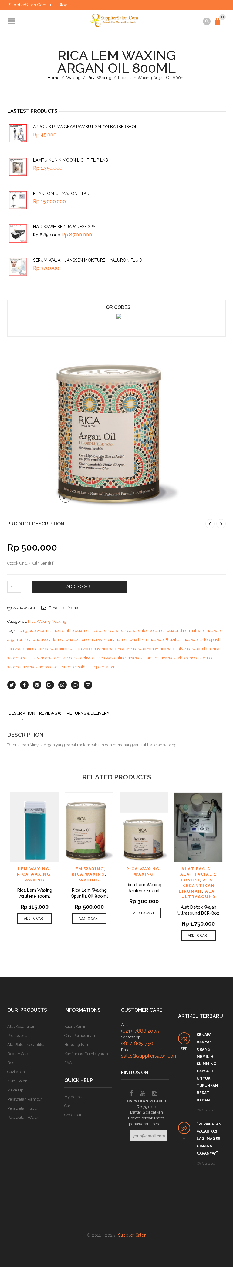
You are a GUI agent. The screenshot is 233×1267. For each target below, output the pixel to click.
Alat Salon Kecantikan (27, 1044)
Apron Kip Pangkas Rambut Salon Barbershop (85, 126)
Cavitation (16, 1072)
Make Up (15, 1090)
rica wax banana (105, 639)
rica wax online (112, 657)
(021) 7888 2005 (140, 1031)
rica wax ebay (87, 648)
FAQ (68, 1063)
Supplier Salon (132, 1235)
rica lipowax (95, 630)
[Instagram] (154, 1094)
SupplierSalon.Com (28, 4)
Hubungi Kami (77, 1044)
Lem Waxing (33, 868)
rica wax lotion (198, 648)
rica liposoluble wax (64, 630)
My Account (75, 1096)
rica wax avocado (40, 639)
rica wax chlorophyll (202, 639)
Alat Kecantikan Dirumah (197, 885)
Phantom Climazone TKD (61, 193)
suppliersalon (101, 667)
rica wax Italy (171, 648)
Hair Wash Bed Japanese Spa (64, 226)
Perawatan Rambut (24, 1099)
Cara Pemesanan (79, 1035)
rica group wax (30, 630)
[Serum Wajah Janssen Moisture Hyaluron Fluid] (18, 266)
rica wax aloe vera (141, 630)
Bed (11, 1063)
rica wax (115, 630)
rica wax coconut (58, 648)
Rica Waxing (99, 77)
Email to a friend (63, 607)
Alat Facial (197, 868)
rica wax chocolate (24, 648)
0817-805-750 (137, 1043)
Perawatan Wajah (23, 1117)
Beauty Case (18, 1053)
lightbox (65, 497)
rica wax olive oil (81, 657)
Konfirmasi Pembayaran (86, 1053)
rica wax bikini (135, 639)
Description (22, 713)
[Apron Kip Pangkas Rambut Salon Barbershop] (18, 133)
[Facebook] (131, 1094)
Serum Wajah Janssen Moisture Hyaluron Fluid (87, 260)
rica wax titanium (143, 657)
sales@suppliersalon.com (149, 1056)
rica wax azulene (73, 639)
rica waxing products (41, 667)
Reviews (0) (51, 713)
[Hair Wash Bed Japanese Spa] (18, 233)
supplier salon (75, 667)
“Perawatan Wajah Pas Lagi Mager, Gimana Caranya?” (209, 1138)
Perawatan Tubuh (23, 1108)
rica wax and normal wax (182, 630)
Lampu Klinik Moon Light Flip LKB (70, 160)
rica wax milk (53, 657)
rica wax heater (115, 648)
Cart (68, 1106)
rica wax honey (144, 648)
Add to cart (79, 586)
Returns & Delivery (88, 713)
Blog (63, 4)
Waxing (73, 77)
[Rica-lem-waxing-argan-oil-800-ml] (116, 426)
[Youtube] (142, 1094)
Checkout (72, 1115)
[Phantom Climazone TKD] (18, 200)
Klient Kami (74, 1026)
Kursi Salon (17, 1081)
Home (53, 77)
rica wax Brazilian (166, 639)
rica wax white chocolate (182, 657)
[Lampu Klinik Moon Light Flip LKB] (18, 166)
